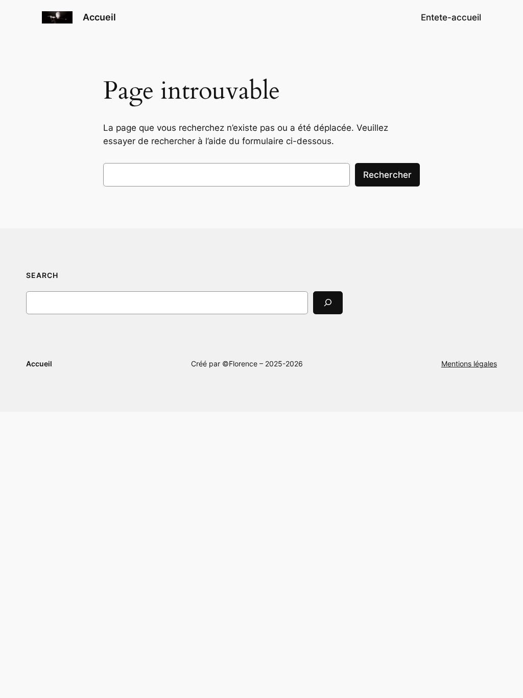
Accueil (99, 17)
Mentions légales (469, 363)
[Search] (328, 302)
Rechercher (387, 175)
